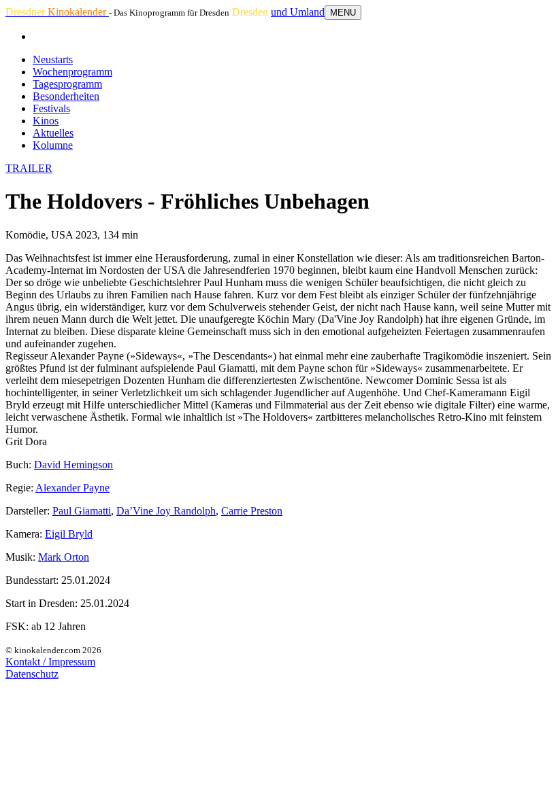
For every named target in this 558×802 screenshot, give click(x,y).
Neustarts (53, 59)
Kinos (46, 120)
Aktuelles (53, 133)
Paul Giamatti (81, 511)
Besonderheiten (66, 96)
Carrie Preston (251, 511)
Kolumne (53, 145)
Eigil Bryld (69, 534)
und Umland (298, 12)
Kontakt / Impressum (50, 661)
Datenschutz (32, 674)
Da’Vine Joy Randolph (166, 511)
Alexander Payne (72, 487)
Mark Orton (63, 557)
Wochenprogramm (72, 71)
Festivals (51, 108)
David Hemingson (73, 464)
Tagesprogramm (67, 84)
